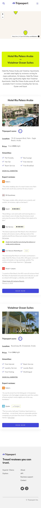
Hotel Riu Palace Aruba (20, 100)
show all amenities (10, 171)
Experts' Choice (8, 470)
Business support (27, 477)
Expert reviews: (8, 177)
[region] (20, 25)
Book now (20, 291)
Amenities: (6, 153)
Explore (5, 473)
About (23, 470)
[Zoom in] (2, 14)
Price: (4, 146)
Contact (23, 480)
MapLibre (15, 36)
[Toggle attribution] (38, 36)
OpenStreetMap (25, 36)
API (22, 473)
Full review (5, 238)
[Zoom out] (2, 17)
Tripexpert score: (9, 131)
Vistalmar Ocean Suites (21, 307)
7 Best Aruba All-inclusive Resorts (13, 281)
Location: (6, 138)
